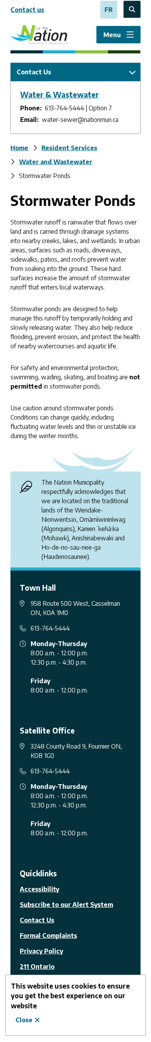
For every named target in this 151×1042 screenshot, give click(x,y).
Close (24, 1020)
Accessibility (39, 889)
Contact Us (37, 920)
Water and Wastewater (55, 162)
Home (19, 148)
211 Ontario (37, 966)
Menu (112, 35)
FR (109, 10)
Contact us (27, 10)
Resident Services (69, 148)
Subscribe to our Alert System (66, 904)
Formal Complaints (48, 935)
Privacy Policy (41, 951)
